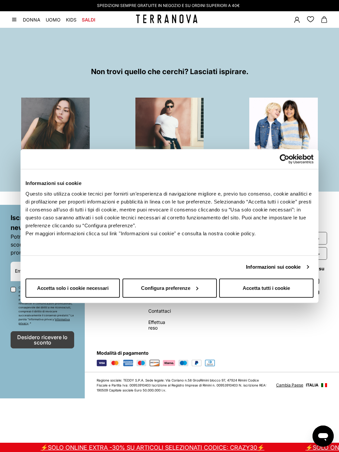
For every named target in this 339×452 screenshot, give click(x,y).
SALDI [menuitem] (88, 20)
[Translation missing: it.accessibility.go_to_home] (166, 18)
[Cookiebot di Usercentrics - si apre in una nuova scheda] (285, 159)
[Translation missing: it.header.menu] (14, 19)
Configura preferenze (165, 288)
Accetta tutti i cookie (266, 288)
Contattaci (159, 311)
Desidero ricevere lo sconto (42, 340)
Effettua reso (156, 325)
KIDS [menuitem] (71, 20)
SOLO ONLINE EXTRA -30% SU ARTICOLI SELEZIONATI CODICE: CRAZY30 (147, 447)
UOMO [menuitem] (53, 20)
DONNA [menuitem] (31, 20)
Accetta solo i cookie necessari (73, 288)
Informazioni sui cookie (273, 267)
